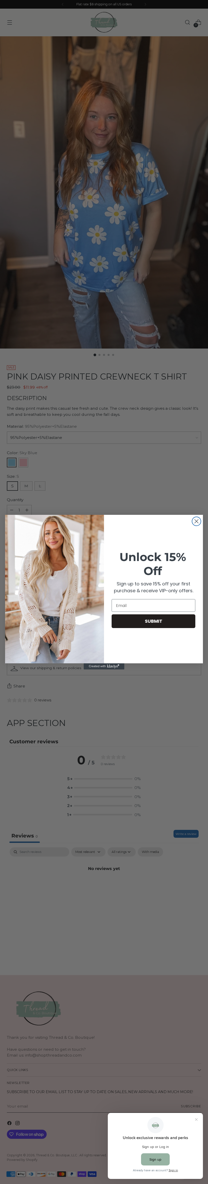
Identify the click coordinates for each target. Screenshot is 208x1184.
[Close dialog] (196, 521)
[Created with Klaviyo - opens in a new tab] (104, 666)
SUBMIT (153, 621)
